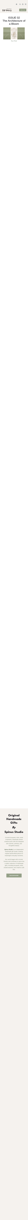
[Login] (16, 4)
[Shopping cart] (22, 4)
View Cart (22, 10)
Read (15, 41)
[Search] (20, 4)
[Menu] (25, 4)
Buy (12, 41)
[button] (14, 33)
